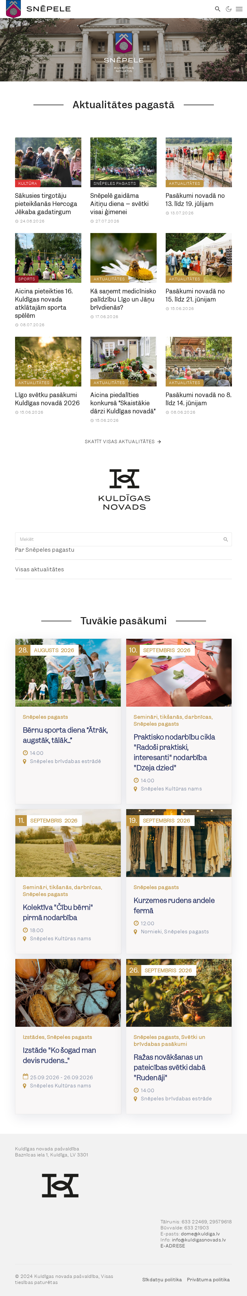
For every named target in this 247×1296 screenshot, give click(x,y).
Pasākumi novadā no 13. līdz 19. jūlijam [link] (195, 200)
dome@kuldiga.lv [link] (200, 1234)
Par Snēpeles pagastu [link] (45, 549)
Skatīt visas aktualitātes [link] (120, 442)
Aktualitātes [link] (184, 183)
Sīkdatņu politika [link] (162, 1280)
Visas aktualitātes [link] (39, 569)
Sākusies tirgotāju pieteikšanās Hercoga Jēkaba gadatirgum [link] (46, 204)
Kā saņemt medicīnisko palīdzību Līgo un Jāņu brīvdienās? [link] (123, 299)
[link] (106, 9)
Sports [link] (26, 279)
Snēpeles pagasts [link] (115, 183)
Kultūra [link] (27, 183)
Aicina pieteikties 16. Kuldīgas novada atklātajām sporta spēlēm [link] (44, 304)
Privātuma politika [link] (208, 1280)
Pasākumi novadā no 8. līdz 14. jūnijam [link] (199, 399)
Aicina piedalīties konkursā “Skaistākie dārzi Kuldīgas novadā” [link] (123, 403)
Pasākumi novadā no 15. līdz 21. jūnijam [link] (195, 295)
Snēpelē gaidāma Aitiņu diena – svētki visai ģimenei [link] (119, 204)
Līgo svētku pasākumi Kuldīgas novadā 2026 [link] (47, 399)
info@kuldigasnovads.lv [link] (199, 1240)
